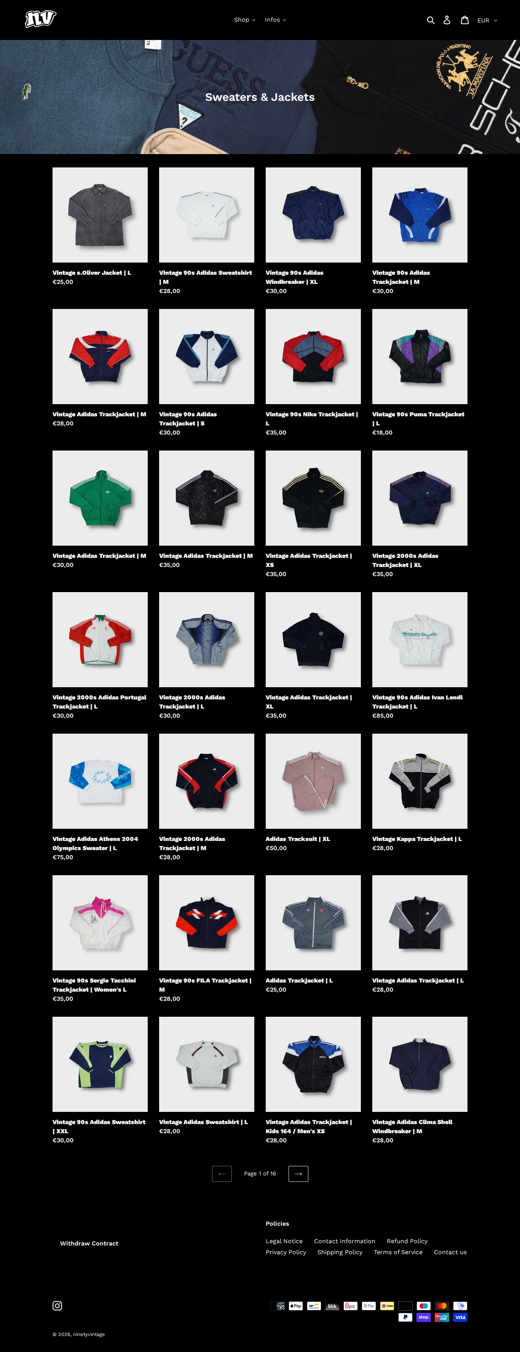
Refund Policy (407, 1241)
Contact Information (344, 1241)
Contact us (450, 1252)
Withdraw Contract (89, 1243)
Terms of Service (398, 1252)
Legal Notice (284, 1241)
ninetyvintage (89, 1334)
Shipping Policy (339, 1252)
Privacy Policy (286, 1252)
